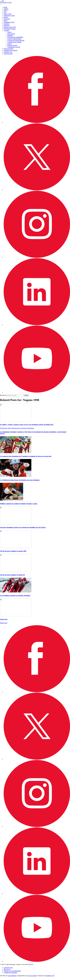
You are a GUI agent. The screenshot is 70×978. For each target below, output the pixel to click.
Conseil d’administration (14, 38)
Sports (5, 10)
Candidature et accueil (13, 47)
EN (3, 1)
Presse (5, 20)
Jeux (5, 12)
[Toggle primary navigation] (0, 1)
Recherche (3, 395)
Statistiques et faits (9, 22)
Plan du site (7, 969)
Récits (5, 7)
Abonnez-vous (8, 52)
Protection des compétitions (15, 37)
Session (9, 43)
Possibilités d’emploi (9, 29)
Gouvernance (11, 34)
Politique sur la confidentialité (12, 971)
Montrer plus (3, 623)
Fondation (6, 24)
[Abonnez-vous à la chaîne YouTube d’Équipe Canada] (37, 392)
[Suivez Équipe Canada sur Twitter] (37, 190)
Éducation (6, 25)
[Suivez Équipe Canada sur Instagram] (37, 257)
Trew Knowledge (32, 975)
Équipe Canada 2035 (10, 27)
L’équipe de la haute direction (15, 40)
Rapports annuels (12, 45)
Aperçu (9, 32)
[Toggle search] (0, 4)
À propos (6, 30)
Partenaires (7, 19)
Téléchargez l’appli (9, 15)
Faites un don (7, 14)
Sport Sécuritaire (8, 48)
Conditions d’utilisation (10, 972)
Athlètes (6, 9)
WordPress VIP (49, 975)
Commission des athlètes (14, 42)
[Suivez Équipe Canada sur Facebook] (37, 122)
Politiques (10, 35)
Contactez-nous (8, 53)
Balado (6, 17)
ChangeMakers (12, 975)
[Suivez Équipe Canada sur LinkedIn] (37, 324)
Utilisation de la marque (10, 50)
